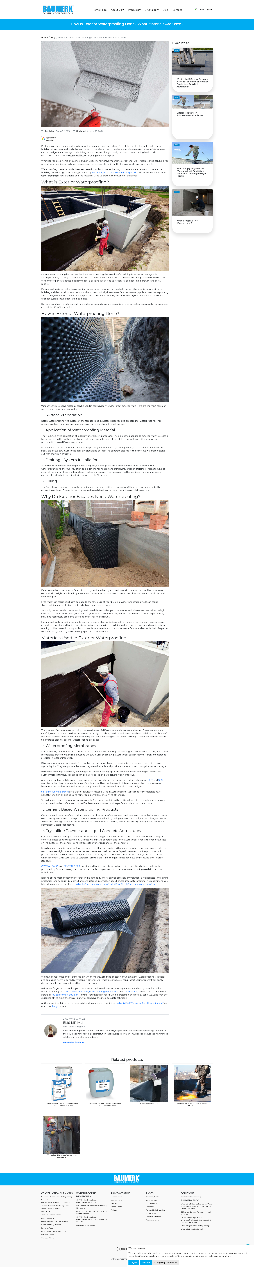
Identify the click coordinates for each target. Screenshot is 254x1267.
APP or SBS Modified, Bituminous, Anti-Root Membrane (91, 1212)
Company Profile (152, 1197)
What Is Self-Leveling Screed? (192, 1229)
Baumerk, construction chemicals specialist (115, 172)
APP (151, 780)
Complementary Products (51, 1225)
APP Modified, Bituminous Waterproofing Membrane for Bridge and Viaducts (92, 1219)
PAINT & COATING (120, 1193)
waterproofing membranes (103, 991)
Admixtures (45, 1211)
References (150, 1207)
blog (54, 1006)
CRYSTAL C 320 (72, 866)
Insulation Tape (47, 1228)
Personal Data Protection (155, 1210)
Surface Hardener (47, 1235)
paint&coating (131, 991)
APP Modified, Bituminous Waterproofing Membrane (86, 1201)
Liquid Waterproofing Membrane (53, 1231)
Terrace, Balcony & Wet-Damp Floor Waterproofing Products (55, 1207)
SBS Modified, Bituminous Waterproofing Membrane (92, 1207)
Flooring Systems (47, 1218)
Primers (114, 1203)
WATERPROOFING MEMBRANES (86, 1195)
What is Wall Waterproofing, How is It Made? (140, 1003)
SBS (160, 780)
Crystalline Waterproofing (191, 1197)
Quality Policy (151, 1203)
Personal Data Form (154, 1217)
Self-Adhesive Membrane (85, 1225)
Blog (165, 9)
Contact (177, 9)
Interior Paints (116, 1197)
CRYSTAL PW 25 (49, 866)
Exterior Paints (116, 1200)
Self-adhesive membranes (55, 792)
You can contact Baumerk (65, 995)
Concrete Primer (47, 1238)
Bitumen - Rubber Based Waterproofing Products (56, 1198)
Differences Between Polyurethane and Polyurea (196, 1213)
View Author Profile (72, 1042)
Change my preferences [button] (166, 1262)
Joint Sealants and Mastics (51, 1215)
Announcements (152, 1220)
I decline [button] (146, 1262)
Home (44, 37)
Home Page (99, 9)
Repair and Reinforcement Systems (54, 1221)
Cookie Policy (151, 1213)
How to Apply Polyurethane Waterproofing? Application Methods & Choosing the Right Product (196, 1220)
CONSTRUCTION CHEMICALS (57, 1193)
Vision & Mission (152, 1200)
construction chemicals (76, 991)
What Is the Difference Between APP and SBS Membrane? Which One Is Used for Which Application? (196, 1206)
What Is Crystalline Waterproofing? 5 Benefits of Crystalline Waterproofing (115, 884)
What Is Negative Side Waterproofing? (195, 1226)
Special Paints (116, 1207)
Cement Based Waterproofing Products (56, 1202)
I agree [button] (134, 1262)
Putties (114, 1210)
